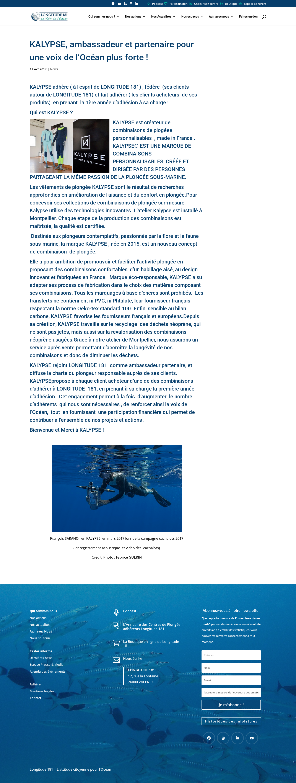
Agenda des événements (47, 671)
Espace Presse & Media (46, 664)
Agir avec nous (219, 16)
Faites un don (178, 4)
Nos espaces (190, 16)
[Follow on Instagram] (223, 738)
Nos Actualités (161, 16)
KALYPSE (41, 87)
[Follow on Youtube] (252, 738)
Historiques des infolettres (231, 721)
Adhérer (36, 684)
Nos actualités (40, 625)
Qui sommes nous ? (101, 16)
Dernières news (41, 658)
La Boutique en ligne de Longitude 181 (151, 643)
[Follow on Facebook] (209, 738)
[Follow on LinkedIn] (237, 738)
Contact (35, 698)
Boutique (231, 4)
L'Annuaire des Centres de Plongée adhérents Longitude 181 (151, 626)
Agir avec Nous (41, 631)
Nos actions (133, 16)
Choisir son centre (206, 4)
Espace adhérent (255, 4)
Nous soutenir (40, 638)
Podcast (157, 4)
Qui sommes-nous (43, 611)
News (54, 69)
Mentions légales (42, 691)
